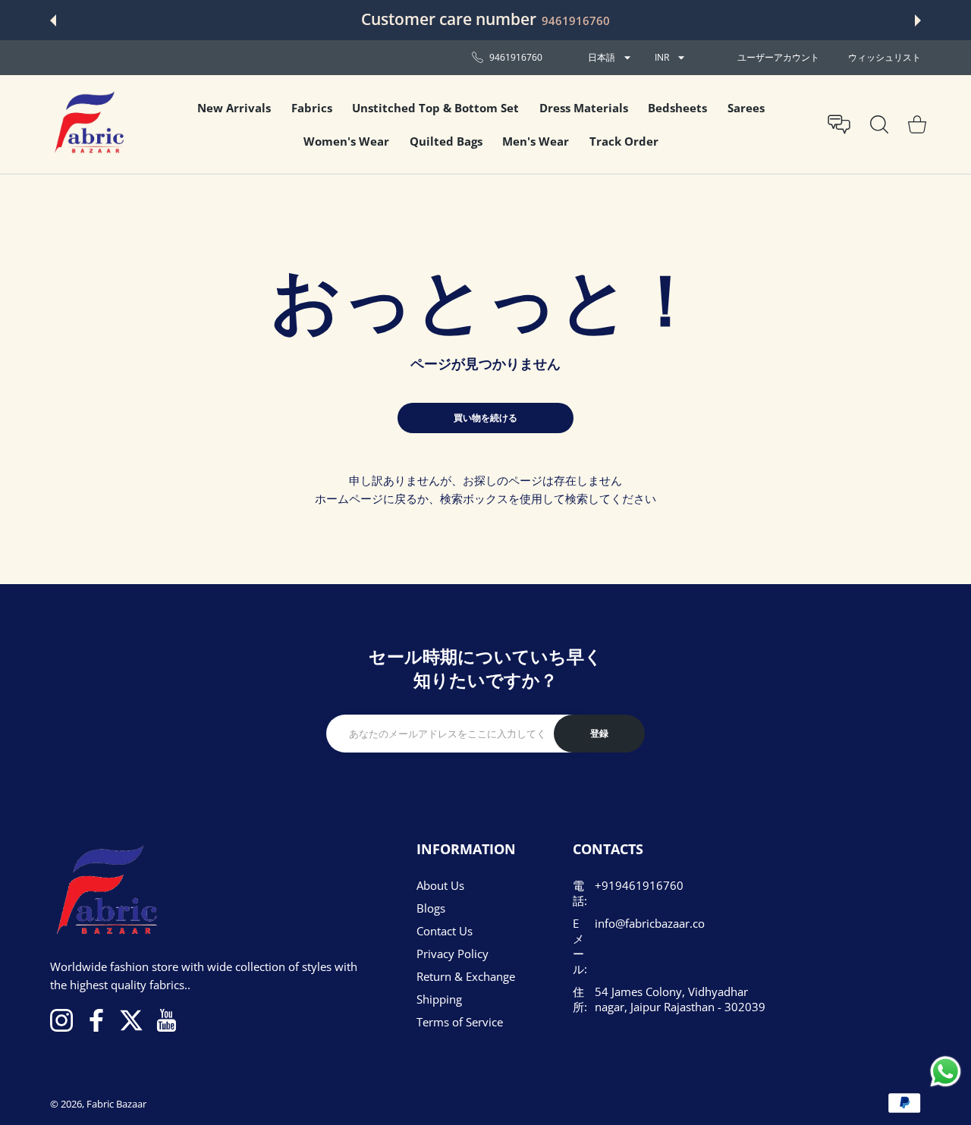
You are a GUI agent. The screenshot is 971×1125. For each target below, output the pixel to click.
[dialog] (879, 124)
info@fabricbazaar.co (650, 923)
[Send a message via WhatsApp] (945, 1071)
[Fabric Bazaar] (88, 124)
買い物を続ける (485, 417)
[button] (53, 20)
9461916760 (576, 20)
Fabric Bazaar (116, 1104)
